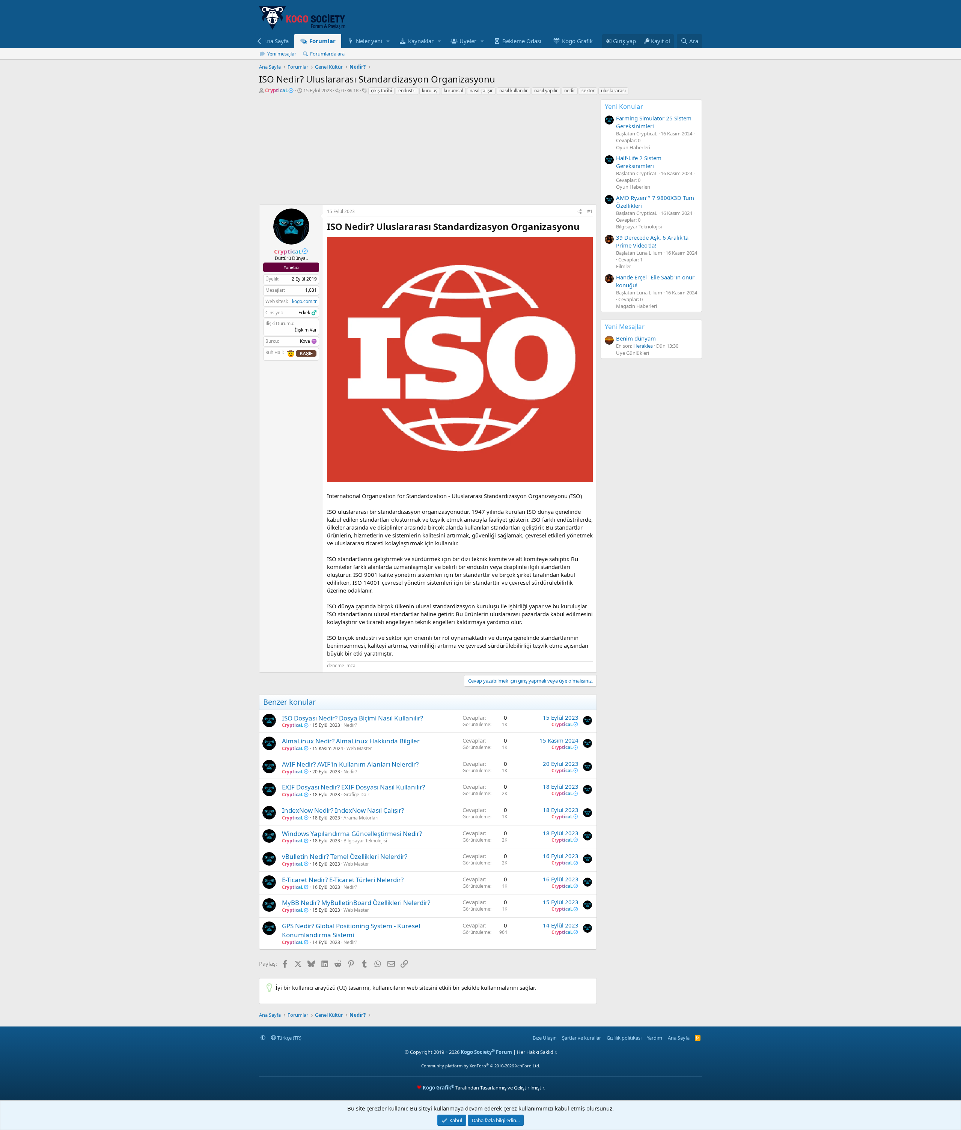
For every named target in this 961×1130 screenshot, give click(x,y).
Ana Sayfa (276, 41)
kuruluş (429, 90)
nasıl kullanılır (513, 90)
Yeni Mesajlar (625, 326)
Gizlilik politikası (624, 1037)
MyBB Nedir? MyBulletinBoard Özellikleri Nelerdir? (356, 902)
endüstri (407, 90)
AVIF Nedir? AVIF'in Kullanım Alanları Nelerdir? (350, 764)
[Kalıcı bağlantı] (584, 227)
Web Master (359, 748)
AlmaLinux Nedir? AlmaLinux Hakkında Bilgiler (351, 741)
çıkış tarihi (381, 90)
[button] (388, 41)
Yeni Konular (624, 106)
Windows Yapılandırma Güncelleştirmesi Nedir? (352, 833)
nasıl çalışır (481, 90)
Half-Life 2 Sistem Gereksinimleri (638, 162)
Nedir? (350, 725)
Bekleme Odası (521, 41)
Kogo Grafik (577, 41)
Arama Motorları (360, 818)
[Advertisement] (428, 151)
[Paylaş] (579, 211)
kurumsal (453, 90)
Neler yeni (369, 41)
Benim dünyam (636, 338)
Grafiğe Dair (356, 794)
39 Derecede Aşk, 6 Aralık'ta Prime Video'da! (652, 241)
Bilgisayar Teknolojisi (365, 840)
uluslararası (613, 90)
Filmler (623, 266)
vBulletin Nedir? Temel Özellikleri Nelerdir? (344, 856)
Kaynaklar (421, 41)
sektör (588, 90)
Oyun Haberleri (633, 147)
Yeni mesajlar (281, 53)
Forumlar (322, 41)
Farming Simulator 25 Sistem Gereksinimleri (653, 122)
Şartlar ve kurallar (581, 1037)
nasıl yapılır (546, 90)
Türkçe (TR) (288, 1037)
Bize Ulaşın (545, 1037)
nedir (569, 90)
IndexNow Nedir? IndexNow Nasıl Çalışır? (343, 810)
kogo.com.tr (304, 301)
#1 (590, 211)
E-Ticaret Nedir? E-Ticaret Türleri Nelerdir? (343, 879)
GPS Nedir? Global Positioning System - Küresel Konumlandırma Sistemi (351, 930)
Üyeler (467, 41)
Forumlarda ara (327, 53)
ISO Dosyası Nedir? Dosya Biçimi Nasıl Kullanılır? (352, 718)
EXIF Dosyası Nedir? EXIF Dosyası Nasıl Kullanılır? (353, 787)
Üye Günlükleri (632, 353)
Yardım (654, 1037)
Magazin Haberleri (636, 306)
